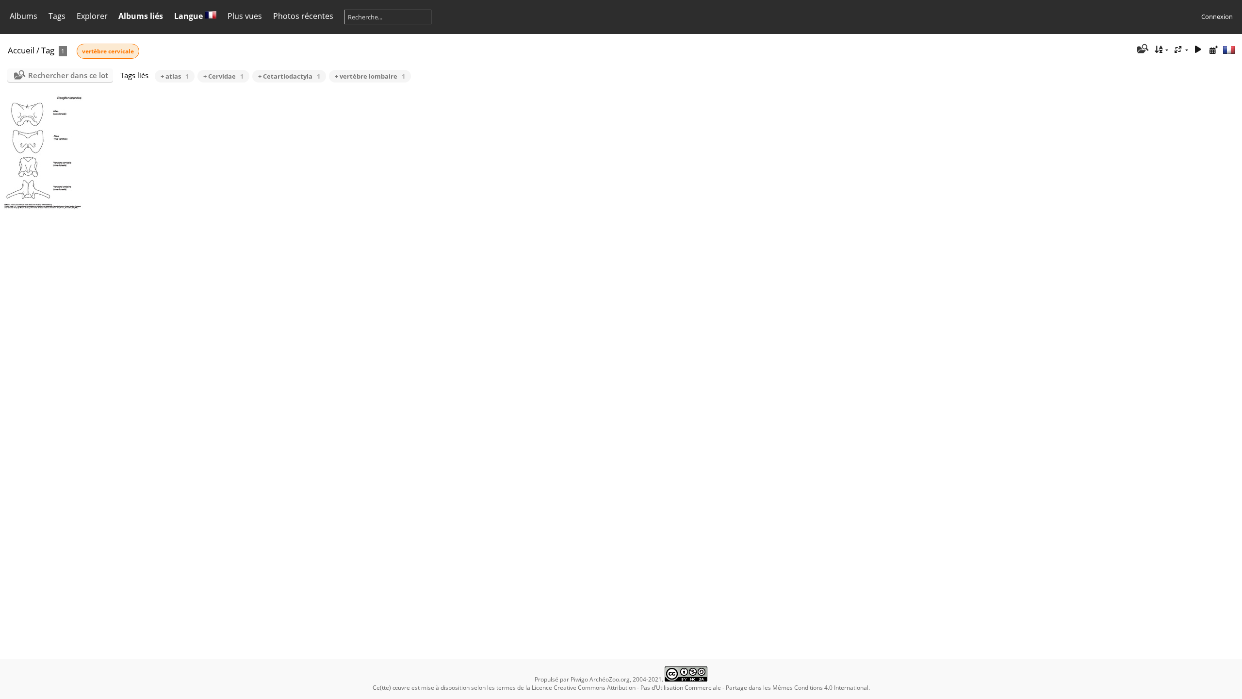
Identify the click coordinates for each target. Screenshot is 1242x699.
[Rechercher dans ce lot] (1142, 49)
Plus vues (245, 16)
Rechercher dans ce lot (68, 75)
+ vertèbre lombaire (370, 76)
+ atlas (175, 76)
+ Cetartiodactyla (289, 76)
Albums (23, 16)
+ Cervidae (223, 76)
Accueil (21, 50)
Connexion (1217, 16)
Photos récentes (303, 16)
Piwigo (579, 679)
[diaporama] (1198, 50)
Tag (47, 50)
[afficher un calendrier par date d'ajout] (1213, 50)
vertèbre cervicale (108, 51)
